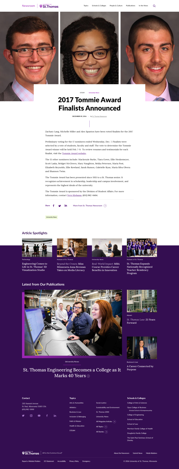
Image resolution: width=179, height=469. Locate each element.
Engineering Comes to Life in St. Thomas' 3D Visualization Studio (34, 266)
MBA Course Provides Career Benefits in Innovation (106, 267)
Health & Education (77, 426)
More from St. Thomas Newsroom (87, 206)
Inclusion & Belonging (78, 417)
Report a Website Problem (31, 461)
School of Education (135, 419)
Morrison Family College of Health (140, 429)
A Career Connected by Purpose (140, 368)
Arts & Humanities (76, 403)
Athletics (73, 407)
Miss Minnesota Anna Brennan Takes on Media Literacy (71, 267)
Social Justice (101, 403)
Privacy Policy (74, 461)
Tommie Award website (74, 153)
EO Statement (49, 461)
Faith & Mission (75, 421)
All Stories (100, 432)
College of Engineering (135, 415)
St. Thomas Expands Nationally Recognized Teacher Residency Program (139, 268)
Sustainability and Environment (107, 407)
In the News (143, 6)
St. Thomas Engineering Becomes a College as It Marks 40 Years (72, 372)
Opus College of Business (139, 409)
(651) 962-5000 (28, 409)
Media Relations (151, 453)
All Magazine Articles (104, 421)
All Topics (99, 427)
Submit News (137, 453)
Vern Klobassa (74, 195)
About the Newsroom (121, 453)
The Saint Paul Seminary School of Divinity (140, 439)
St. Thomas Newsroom (99, 116)
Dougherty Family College (136, 433)
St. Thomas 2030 (102, 412)
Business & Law (75, 412)
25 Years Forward (141, 321)
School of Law (132, 424)
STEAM (72, 430)
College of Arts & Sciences (137, 403)
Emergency (86, 461)
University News (94, 92)
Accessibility (61, 461)
